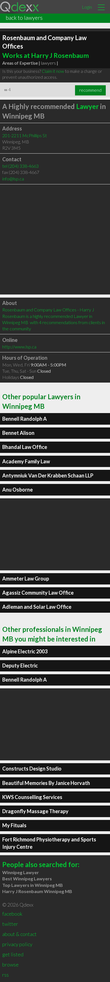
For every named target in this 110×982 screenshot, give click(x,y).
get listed (12, 954)
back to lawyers (24, 17)
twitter (10, 924)
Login (87, 7)
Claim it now (53, 71)
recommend (90, 90)
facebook (12, 914)
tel (20, 166)
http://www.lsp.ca (19, 346)
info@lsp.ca (13, 178)
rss (5, 975)
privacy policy (17, 944)
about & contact (19, 934)
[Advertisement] (55, 239)
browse (10, 964)
